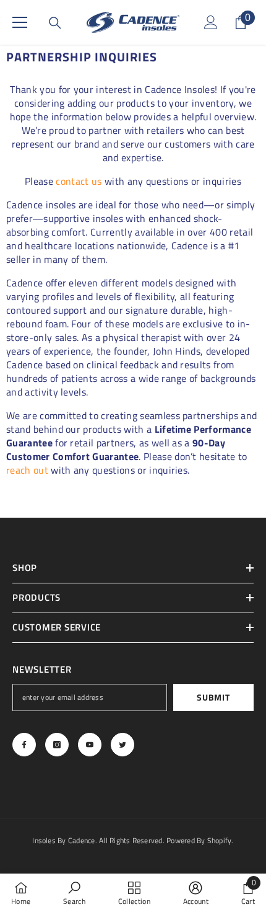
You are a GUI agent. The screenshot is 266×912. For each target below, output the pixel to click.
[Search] (55, 22)
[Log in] (211, 22)
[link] (74, 893)
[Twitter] (122, 744)
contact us (78, 181)
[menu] (19, 22)
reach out (27, 470)
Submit (213, 697)
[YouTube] (89, 744)
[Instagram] (57, 744)
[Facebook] (24, 744)
